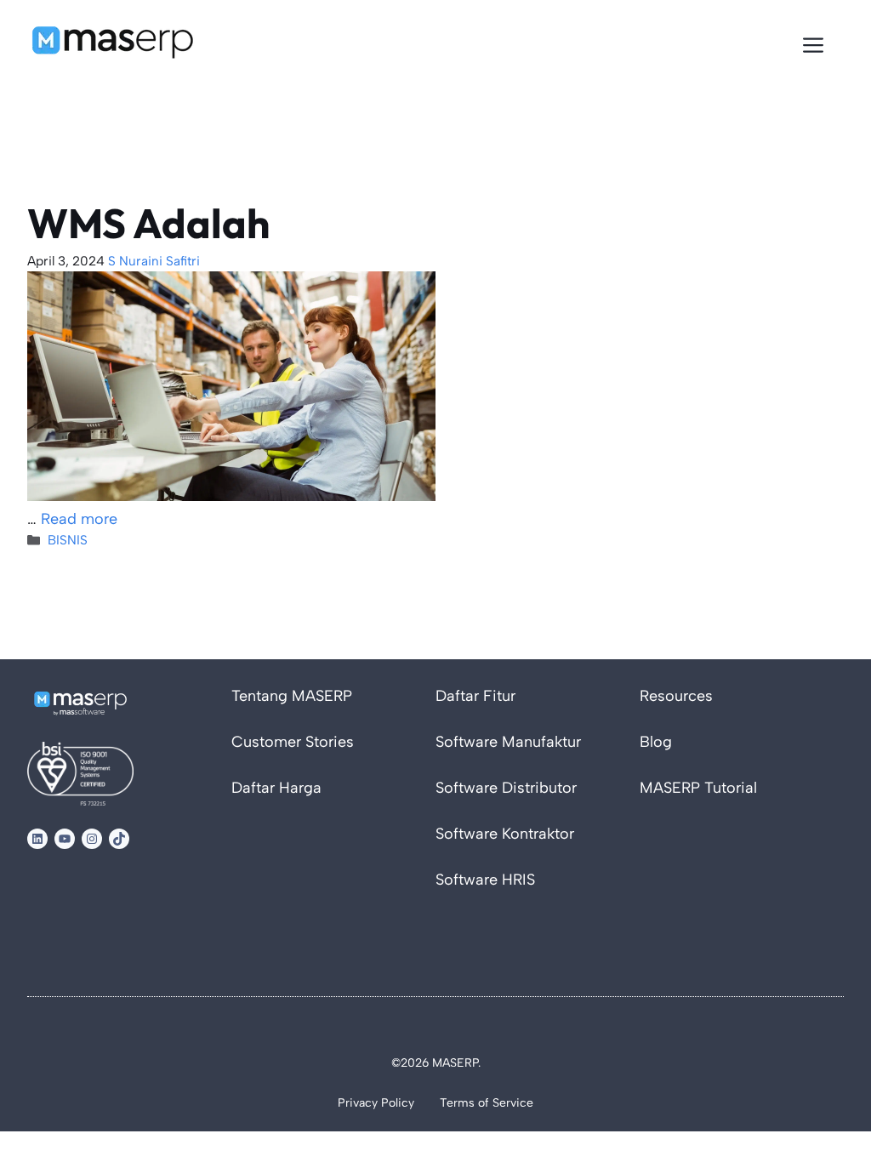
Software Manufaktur (508, 741)
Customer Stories (292, 741)
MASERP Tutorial (698, 787)
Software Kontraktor (505, 833)
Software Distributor (506, 787)
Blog (656, 741)
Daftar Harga (276, 787)
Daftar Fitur (475, 695)
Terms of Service (486, 1103)
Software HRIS (485, 879)
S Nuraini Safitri (154, 261)
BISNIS (68, 540)
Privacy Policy (376, 1103)
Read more (79, 519)
